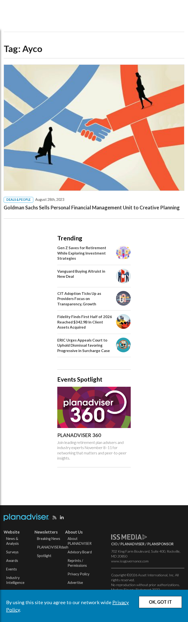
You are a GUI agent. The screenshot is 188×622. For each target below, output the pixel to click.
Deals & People (18, 200)
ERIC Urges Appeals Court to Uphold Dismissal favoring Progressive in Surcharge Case (83, 345)
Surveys (12, 552)
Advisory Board (80, 552)
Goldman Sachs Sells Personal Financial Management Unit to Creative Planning (92, 207)
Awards (12, 560)
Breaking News (48, 538)
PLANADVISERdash (52, 547)
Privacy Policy (78, 574)
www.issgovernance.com (130, 561)
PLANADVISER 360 (79, 435)
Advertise (75, 582)
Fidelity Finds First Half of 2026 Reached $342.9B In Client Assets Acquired (84, 321)
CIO (114, 544)
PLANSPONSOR (160, 544)
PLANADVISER (132, 544)
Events (11, 569)
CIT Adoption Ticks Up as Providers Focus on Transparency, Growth (79, 298)
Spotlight (44, 556)
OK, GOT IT (160, 602)
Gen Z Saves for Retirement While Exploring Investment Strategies (81, 253)
